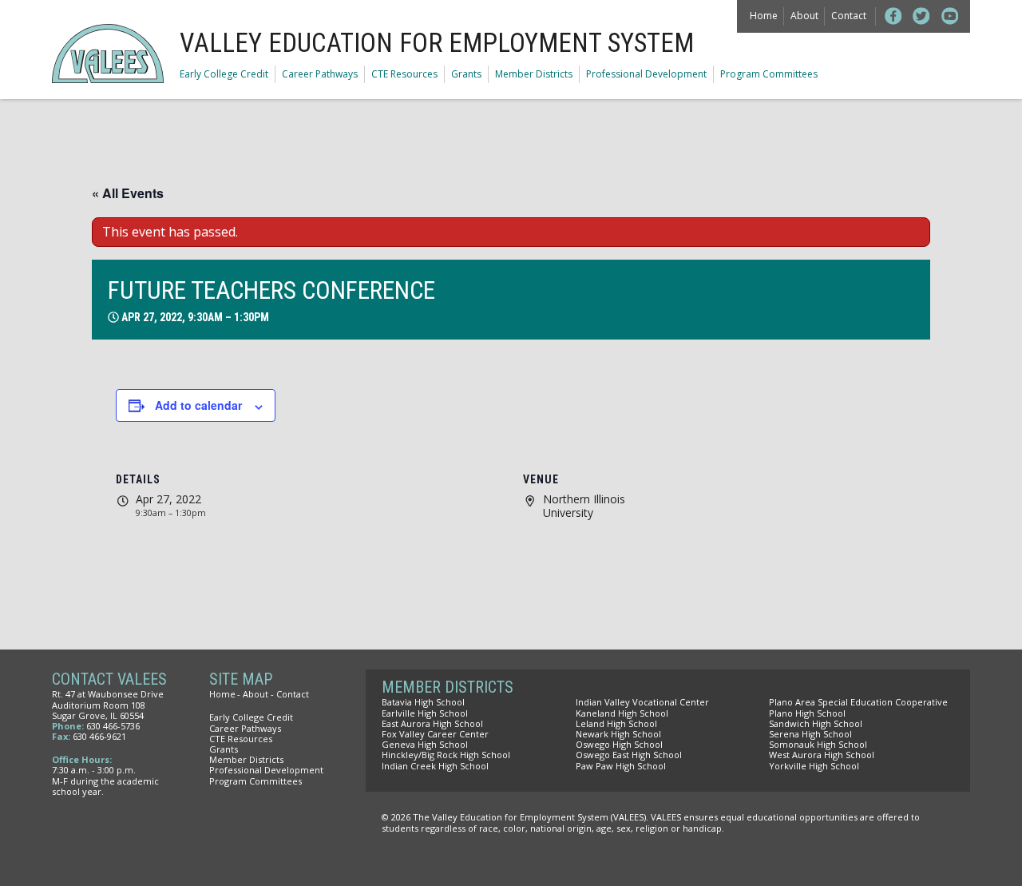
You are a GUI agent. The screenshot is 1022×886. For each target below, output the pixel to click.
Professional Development (646, 74)
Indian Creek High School (435, 766)
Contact (848, 15)
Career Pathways (320, 74)
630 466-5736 (113, 726)
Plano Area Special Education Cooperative (858, 702)
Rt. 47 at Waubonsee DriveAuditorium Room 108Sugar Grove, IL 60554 (108, 704)
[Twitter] (921, 16)
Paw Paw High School (621, 766)
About (804, 15)
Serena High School (810, 734)
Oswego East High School (629, 754)
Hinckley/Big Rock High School (446, 754)
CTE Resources (404, 74)
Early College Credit (224, 74)
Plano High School (807, 713)
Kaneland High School (622, 713)
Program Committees (769, 74)
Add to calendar (198, 405)
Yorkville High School (814, 766)
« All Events (128, 193)
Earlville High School (425, 713)
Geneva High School (425, 744)
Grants (466, 74)
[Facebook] (893, 16)
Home (764, 15)
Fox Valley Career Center (435, 734)
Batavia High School (423, 702)
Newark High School (618, 734)
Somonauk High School (818, 744)
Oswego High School (619, 744)
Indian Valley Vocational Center (642, 702)
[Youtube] (950, 16)
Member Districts (533, 74)
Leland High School (616, 723)
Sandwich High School (815, 723)
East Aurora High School (432, 723)
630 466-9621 (99, 736)
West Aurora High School (821, 754)
